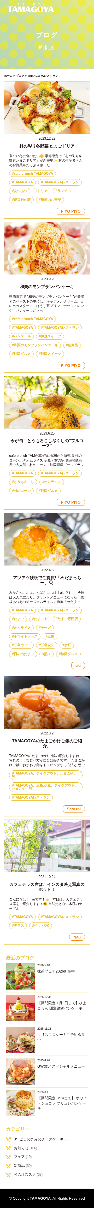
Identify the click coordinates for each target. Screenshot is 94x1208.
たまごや (41, 619)
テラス (19, 925)
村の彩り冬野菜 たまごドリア (47, 146)
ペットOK (41, 925)
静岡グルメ (22, 354)
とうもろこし (24, 482)
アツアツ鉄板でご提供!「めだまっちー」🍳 (47, 580)
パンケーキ (22, 336)
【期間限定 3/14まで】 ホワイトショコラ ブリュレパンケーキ (62, 1103)
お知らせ (21, 1148)
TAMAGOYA (23, 182)
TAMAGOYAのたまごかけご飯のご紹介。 (47, 743)
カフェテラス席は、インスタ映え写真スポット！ (47, 887)
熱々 (47, 654)
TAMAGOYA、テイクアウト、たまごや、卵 (44, 775)
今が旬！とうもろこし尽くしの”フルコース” (47, 443)
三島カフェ (22, 645)
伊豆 (67, 645)
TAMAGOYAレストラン (61, 182)
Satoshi (74, 809)
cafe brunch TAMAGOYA (33, 173)
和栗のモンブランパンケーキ (47, 286)
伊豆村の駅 (22, 200)
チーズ (46, 628)
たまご (19, 619)
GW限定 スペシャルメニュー (61, 1066)
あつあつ (20, 191)
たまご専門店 (67, 619)
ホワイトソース (26, 636)
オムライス (52, 482)
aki (78, 665)
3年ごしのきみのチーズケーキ (38, 1139)
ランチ (62, 191)
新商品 (73, 345)
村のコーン (22, 491)
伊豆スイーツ (51, 336)
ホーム (8, 75)
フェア (19, 1157)
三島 (51, 636)
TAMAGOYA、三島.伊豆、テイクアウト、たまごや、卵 (45, 787)
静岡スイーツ (51, 354)
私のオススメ (25, 1174)
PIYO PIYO (71, 211)
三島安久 (47, 645)
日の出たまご (24, 654)
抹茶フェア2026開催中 (56, 971)
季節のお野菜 (51, 200)
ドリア (42, 191)
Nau (77, 937)
